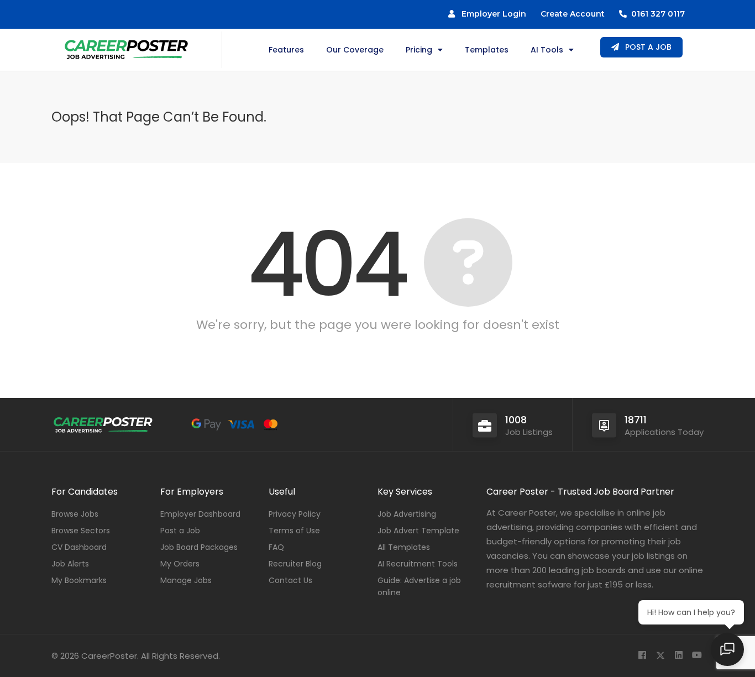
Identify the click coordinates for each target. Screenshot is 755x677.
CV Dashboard (79, 547)
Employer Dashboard (200, 513)
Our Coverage (355, 49)
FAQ (276, 547)
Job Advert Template (418, 530)
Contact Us (290, 580)
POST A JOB (647, 47)
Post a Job (180, 530)
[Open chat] (727, 649)
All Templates (404, 547)
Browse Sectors (80, 530)
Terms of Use (294, 530)
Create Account (573, 14)
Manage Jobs (186, 580)
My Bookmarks (79, 580)
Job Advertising (407, 513)
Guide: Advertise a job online (419, 586)
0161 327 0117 (656, 14)
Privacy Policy (295, 513)
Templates (486, 49)
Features (286, 49)
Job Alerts (70, 563)
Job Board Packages (199, 547)
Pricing (419, 49)
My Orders (180, 563)
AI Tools (547, 49)
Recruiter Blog (295, 563)
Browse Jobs (74, 513)
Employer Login (490, 14)
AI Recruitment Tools (418, 563)
